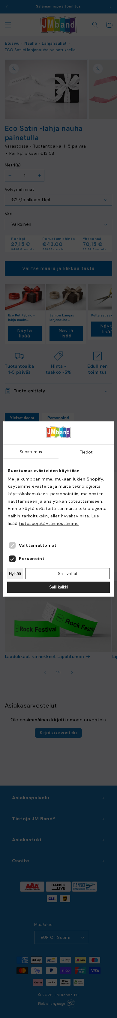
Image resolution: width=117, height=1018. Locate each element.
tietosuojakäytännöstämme (49, 523)
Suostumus (31, 451)
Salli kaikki (58, 587)
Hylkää (15, 573)
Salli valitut (67, 573)
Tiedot (86, 452)
